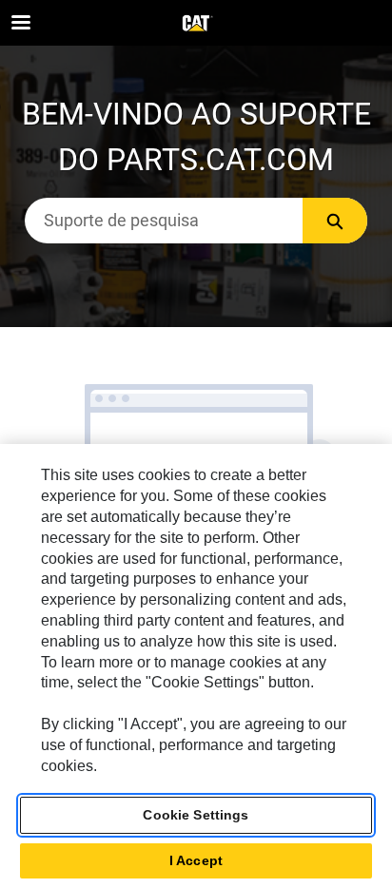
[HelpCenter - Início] (196, 24)
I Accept (196, 860)
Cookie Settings (195, 814)
